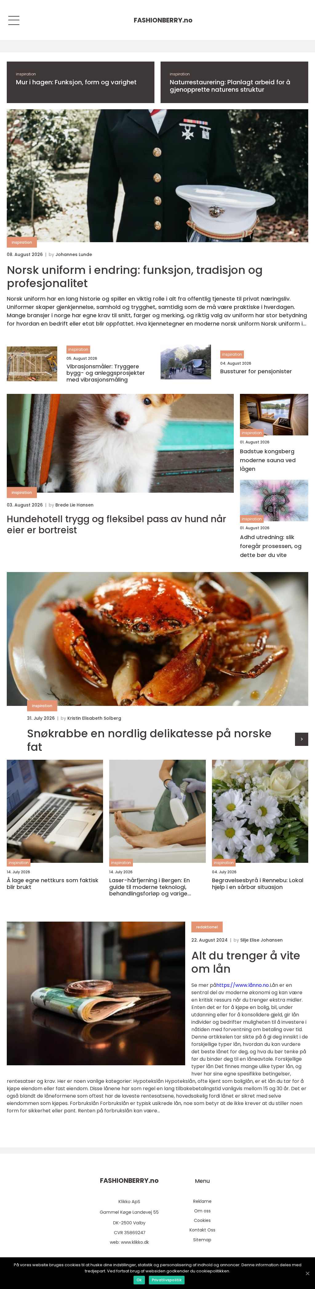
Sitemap (202, 1240)
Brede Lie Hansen (74, 505)
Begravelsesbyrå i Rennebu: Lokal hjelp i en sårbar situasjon (257, 883)
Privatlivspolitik (166, 1280)
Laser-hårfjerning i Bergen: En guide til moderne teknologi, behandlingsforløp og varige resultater (149, 887)
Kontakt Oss (202, 1230)
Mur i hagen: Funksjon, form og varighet (76, 82)
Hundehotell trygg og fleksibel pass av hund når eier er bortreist (116, 525)
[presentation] (301, 739)
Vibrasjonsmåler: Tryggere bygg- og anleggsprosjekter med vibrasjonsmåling (105, 373)
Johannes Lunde (73, 254)
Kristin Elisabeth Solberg (94, 718)
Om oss (202, 1211)
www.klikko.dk (135, 1242)
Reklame (202, 1201)
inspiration (26, 74)
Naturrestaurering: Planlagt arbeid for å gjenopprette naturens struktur (230, 85)
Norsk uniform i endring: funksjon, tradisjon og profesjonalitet (135, 276)
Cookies (202, 1220)
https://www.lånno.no (242, 985)
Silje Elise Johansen (261, 940)
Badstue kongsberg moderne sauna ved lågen (268, 460)
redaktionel (207, 927)
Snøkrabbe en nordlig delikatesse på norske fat (149, 740)
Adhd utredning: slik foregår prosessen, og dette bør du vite (270, 546)
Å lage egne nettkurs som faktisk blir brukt (52, 883)
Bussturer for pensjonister (256, 371)
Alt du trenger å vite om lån (245, 962)
